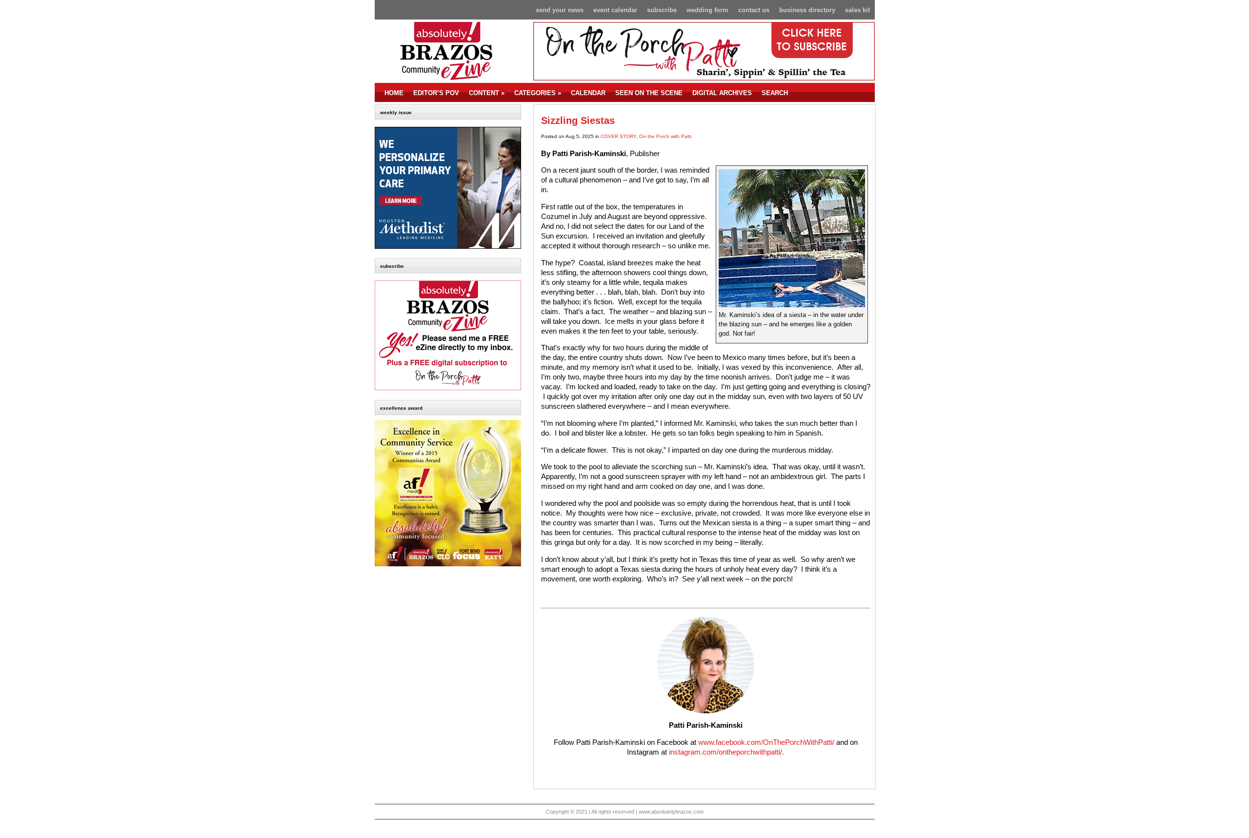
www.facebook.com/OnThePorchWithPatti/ (766, 742)
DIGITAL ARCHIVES (722, 93)
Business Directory (807, 10)
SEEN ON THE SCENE (649, 93)
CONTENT (486, 93)
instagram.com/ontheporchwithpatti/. (726, 752)
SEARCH (775, 93)
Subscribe (662, 10)
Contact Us (753, 10)
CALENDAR (588, 93)
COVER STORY (618, 136)
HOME (393, 93)
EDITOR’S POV (436, 93)
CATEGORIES (537, 93)
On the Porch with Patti (665, 136)
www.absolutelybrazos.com (671, 812)
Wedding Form (707, 10)
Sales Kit (857, 10)
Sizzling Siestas (578, 120)
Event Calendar (615, 10)
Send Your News (560, 10)
